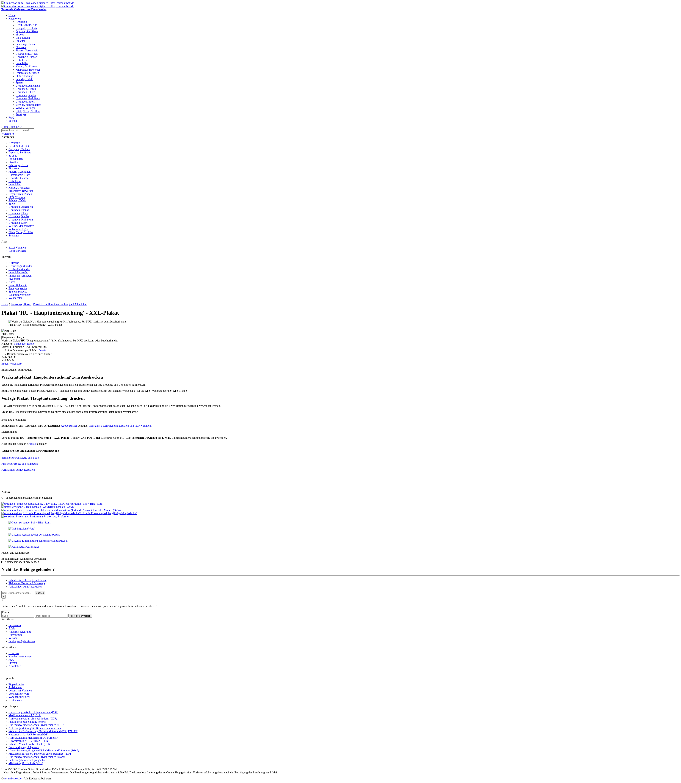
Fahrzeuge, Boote (25, 44)
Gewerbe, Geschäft (26, 56)
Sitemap (13, 662)
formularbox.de (12, 778)
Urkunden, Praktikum (28, 98)
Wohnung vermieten (20, 294)
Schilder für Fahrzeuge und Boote (20, 457)
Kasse (12, 281)
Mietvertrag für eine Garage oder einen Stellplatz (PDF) (40, 753)
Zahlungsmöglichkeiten (22, 641)
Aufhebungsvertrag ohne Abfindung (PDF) (33, 718)
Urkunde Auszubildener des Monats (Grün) (96, 510)
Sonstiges (21, 114)
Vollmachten (16, 297)
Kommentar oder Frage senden (21, 561)
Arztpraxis (21, 21)
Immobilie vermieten (20, 275)
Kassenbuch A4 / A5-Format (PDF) (28, 734)
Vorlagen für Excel (19, 696)
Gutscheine (22, 60)
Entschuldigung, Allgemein (24, 747)
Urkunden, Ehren (25, 91)
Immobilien (22, 63)
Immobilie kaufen (18, 272)
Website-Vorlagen (25, 107)
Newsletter (15, 666)
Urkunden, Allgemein (28, 85)
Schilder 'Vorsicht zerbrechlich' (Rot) (29, 744)
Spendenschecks (18, 291)
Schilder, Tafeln (24, 79)
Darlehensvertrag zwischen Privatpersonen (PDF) (36, 724)
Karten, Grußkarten (26, 66)
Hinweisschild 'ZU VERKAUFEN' (29, 740)
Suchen (13, 120)
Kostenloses (15, 700)
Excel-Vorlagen (17, 247)
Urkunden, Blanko (26, 88)
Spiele (19, 82)
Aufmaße (14, 262)
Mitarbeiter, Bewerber (28, 69)
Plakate (32, 443)
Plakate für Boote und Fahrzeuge (19, 463)
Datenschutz (15, 634)
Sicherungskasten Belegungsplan (27, 760)
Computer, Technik (26, 28)
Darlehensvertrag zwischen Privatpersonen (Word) (37, 756)
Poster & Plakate (18, 285)
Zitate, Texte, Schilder (28, 111)
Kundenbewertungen (20, 656)
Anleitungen (15, 687)
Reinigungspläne (18, 288)
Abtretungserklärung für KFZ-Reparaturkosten (35, 728)
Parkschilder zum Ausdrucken (18, 469)
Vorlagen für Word (19, 693)
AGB (12, 628)
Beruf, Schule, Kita (26, 24)
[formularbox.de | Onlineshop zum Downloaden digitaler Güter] (37, 2)
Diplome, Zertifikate (27, 31)
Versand (13, 637)
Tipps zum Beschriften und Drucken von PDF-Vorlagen (119, 425)
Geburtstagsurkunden (20, 266)
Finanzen (21, 47)
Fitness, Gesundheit (27, 50)
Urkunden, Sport (25, 101)
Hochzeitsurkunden (19, 269)
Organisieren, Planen (27, 72)
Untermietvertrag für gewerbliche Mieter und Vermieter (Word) (44, 750)
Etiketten (21, 40)
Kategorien (15, 18)
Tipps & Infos (16, 684)
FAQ (11, 117)
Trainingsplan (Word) (62, 506)
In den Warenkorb (11, 363)
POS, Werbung (24, 76)
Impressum (15, 625)
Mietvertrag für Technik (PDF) (26, 763)
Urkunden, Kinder (26, 95)
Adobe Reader (69, 425)
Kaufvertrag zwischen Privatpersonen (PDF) (33, 712)
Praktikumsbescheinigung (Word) (27, 721)
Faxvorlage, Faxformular (57, 516)
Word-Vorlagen (17, 250)
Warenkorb (7, 133)
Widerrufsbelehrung (20, 631)
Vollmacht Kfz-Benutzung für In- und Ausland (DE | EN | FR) (43, 731)
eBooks (20, 34)
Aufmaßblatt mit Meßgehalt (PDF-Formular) (33, 737)
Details (42, 350)
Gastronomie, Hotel (27, 53)
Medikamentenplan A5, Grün (25, 715)
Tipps (12, 126)
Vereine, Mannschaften (28, 104)
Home (12, 15)
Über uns (14, 653)
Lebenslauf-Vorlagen (20, 690)
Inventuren (15, 278)
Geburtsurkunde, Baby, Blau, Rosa (83, 503)
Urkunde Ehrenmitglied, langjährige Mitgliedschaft (108, 513)
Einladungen (23, 37)
